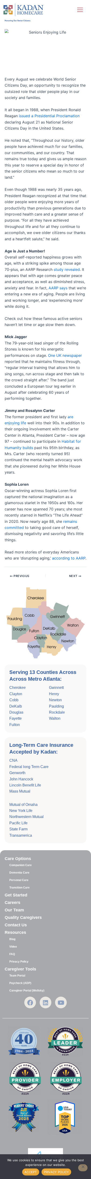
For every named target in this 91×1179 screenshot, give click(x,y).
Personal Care (18, 880)
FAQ (12, 954)
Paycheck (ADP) (20, 983)
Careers (12, 902)
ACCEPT (30, 1172)
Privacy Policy (18, 961)
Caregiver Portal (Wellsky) (26, 990)
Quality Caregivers (23, 917)
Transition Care (19, 887)
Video (13, 946)
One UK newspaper (65, 355)
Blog (12, 939)
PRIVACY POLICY (56, 1172)
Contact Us (16, 925)
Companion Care (20, 865)
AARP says (58, 288)
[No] (83, 1167)
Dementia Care (19, 872)
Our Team (14, 910)
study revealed (67, 269)
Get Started (16, 895)
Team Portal (17, 975)
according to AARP (68, 558)
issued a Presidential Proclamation (49, 115)
